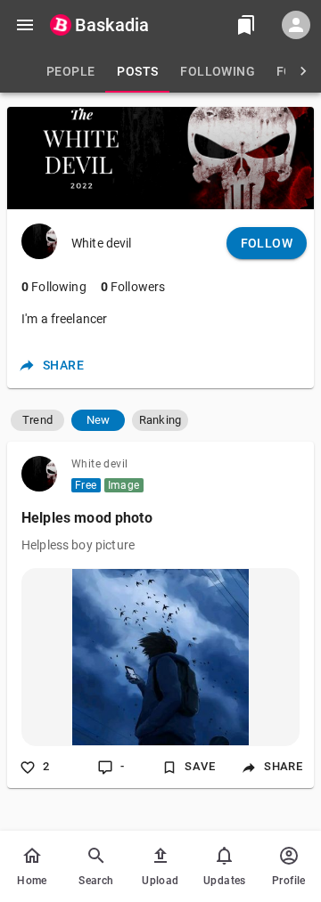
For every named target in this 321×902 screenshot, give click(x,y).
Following (53, 287)
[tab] (70, 71)
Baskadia (112, 25)
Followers (133, 287)
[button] (37, 420)
